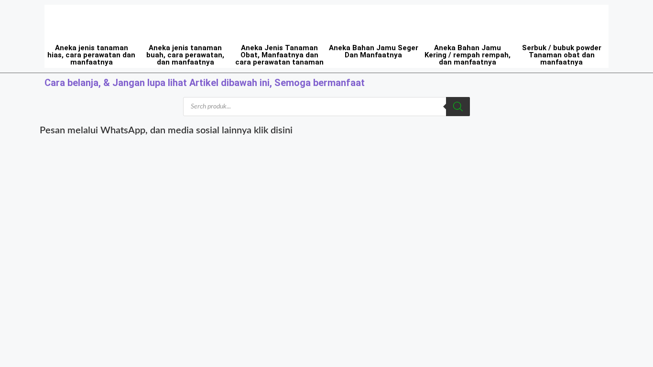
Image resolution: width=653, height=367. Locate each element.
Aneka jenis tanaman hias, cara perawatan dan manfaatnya (91, 54)
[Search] (458, 106)
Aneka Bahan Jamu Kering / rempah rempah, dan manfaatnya (467, 54)
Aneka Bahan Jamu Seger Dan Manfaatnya (373, 51)
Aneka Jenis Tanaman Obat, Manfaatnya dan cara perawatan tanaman (279, 54)
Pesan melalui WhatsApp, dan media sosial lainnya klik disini (166, 130)
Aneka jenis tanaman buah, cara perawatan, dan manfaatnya (185, 54)
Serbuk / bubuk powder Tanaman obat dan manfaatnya (561, 54)
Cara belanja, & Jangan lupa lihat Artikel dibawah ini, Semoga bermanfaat (204, 82)
